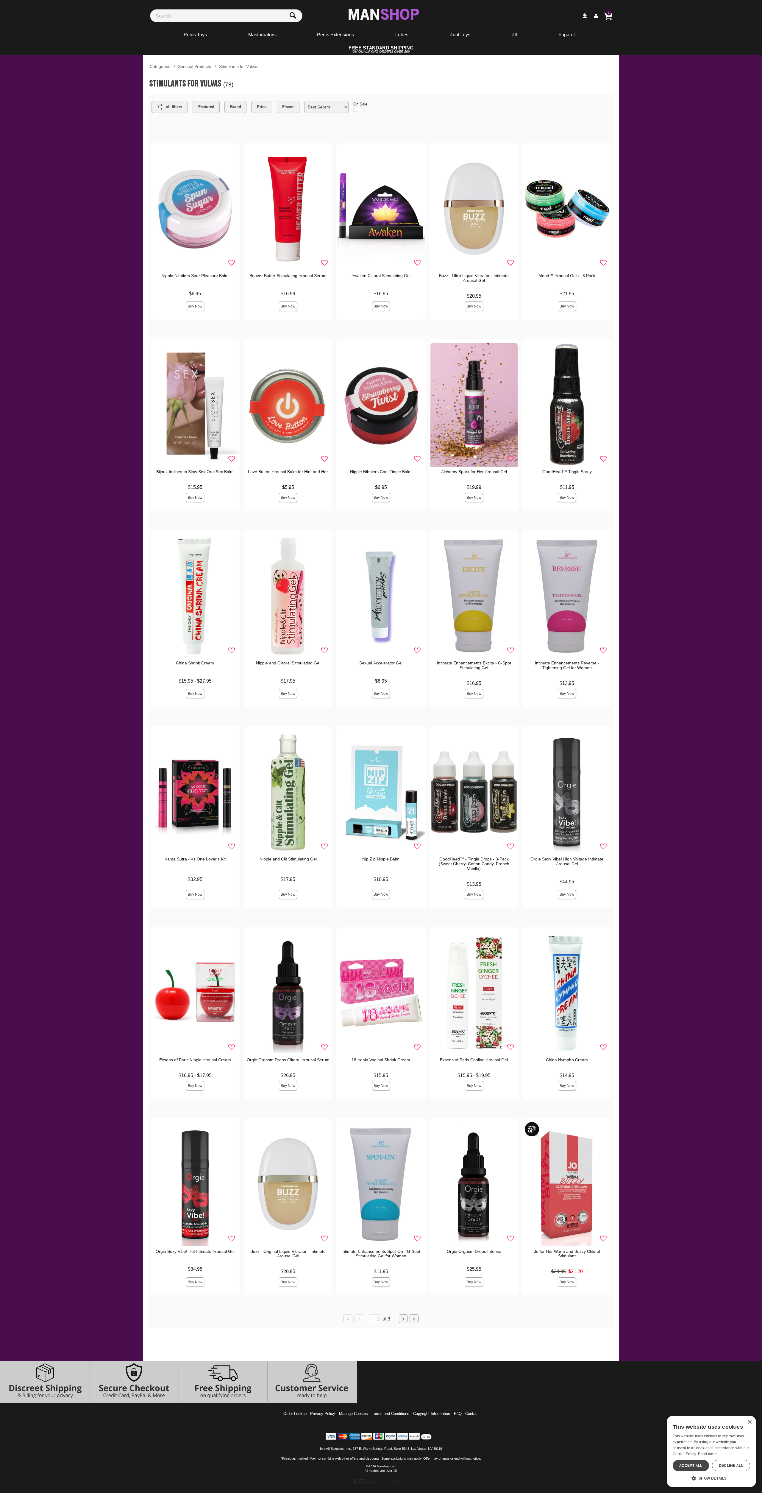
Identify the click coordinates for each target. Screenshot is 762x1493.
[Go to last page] (414, 1318)
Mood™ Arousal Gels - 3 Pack (566, 275)
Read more (707, 1454)
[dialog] (711, 1451)
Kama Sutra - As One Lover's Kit (195, 859)
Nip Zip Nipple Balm (380, 859)
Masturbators (262, 35)
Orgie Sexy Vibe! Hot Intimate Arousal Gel (195, 1251)
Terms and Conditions (390, 1413)
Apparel (566, 35)
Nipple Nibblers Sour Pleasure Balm (195, 275)
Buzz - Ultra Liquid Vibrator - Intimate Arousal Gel (474, 278)
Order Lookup (295, 1413)
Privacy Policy (322, 1413)
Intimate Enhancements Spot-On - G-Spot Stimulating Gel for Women (380, 1254)
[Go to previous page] (359, 1318)
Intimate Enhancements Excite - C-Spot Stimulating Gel (474, 665)
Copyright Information (431, 1413)
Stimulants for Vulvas (238, 66)
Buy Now (195, 306)
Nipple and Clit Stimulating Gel (288, 859)
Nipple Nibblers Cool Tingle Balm (381, 471)
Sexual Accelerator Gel (380, 663)
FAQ (458, 1413)
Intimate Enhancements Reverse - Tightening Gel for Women (567, 665)
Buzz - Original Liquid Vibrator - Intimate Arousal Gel (288, 1254)
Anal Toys (460, 35)
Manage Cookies (353, 1413)
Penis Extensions (335, 35)
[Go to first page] (347, 1318)
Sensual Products (194, 66)
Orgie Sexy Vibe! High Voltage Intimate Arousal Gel (566, 861)
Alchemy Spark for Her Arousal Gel (474, 471)
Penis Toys (195, 35)
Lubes (401, 35)
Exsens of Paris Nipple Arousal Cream (195, 1059)
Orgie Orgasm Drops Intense (474, 1251)
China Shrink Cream (195, 663)
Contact (472, 1413)
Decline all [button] (731, 1465)
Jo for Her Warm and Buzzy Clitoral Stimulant (567, 1254)
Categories (160, 66)
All (514, 35)
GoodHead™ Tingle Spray (567, 471)
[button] (711, 1478)
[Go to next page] (403, 1318)
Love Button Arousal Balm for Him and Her (288, 471)
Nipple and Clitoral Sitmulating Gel (288, 663)
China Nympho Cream (567, 1059)
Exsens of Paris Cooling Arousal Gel (474, 1059)
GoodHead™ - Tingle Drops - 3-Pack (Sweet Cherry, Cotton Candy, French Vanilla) (474, 863)
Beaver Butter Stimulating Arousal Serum (288, 275)
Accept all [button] (690, 1465)
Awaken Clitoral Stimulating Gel (381, 275)
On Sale (360, 104)
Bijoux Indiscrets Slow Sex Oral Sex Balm (195, 471)
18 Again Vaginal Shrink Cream (381, 1059)
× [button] (749, 1422)
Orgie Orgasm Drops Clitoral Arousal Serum (288, 1059)
